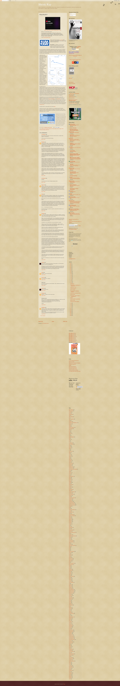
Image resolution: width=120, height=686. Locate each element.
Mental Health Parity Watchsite (73, 99)
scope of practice (71, 651)
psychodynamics (71, 638)
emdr (69, 533)
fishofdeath (43, 307)
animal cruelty (71, 463)
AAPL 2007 (70, 334)
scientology (70, 650)
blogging (70, 482)
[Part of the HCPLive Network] (73, 89)
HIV (69, 441)
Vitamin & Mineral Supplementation (74, 132)
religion (70, 645)
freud (69, 553)
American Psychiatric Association (73, 370)
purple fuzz (70, 643)
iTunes (58, 128)
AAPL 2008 (70, 335)
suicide (70, 663)
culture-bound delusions (72, 509)
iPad (53, 128)
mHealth (60, 128)
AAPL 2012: (70, 340)
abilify (69, 452)
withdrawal (70, 676)
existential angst (71, 540)
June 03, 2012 (43, 304)
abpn (69, 453)
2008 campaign (71, 416)
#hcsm (70, 413)
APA (69, 420)
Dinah (42, 194)
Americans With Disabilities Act (73, 422)
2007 (69, 415)
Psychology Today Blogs (73, 175)
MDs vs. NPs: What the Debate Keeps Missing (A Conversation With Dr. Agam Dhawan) (75, 214)
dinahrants (70, 521)
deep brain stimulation (72, 515)
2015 (70, 268)
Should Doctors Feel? (73, 287)
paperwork (70, 607)
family (70, 546)
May (71, 282)
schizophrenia (71, 649)
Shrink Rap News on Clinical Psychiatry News (74, 189)
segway (70, 652)
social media (70, 657)
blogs (69, 483)
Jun (71, 281)
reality (70, 644)
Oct (71, 276)
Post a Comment (43, 315)
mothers (70, 601)
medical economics (71, 590)
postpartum (70, 621)
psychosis (70, 640)
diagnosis (70, 520)
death (69, 513)
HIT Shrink (71, 138)
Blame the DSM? (72, 300)
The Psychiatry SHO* (73, 205)
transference (70, 670)
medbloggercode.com (72, 258)
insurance (70, 581)
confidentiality (71, 501)
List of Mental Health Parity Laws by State (74, 371)
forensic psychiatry (71, 551)
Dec (71, 273)
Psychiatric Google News (72, 364)
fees (69, 547)
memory (70, 596)
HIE (69, 438)
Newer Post (40, 321)
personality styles (71, 613)
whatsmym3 (47, 129)
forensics (70, 552)
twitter (70, 671)
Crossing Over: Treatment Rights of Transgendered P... (75, 296)
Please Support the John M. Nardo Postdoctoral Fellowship (74, 125)
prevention (70, 627)
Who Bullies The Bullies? (73, 151)
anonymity (70, 465)
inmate (70, 577)
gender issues (71, 558)
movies (70, 602)
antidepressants (71, 466)
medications (70, 595)
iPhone (55, 128)
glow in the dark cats (72, 563)
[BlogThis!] (56, 127)
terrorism (70, 668)
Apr (71, 303)
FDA (69, 435)
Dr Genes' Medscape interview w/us (74, 360)
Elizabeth (43, 213)
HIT (52, 128)
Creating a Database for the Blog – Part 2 (75, 194)
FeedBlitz (79, 225)
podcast (70, 619)
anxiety (45, 128)
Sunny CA (43, 277)
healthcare (70, 569)
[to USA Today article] (44, 43)
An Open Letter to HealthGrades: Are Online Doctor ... (75, 285)
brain (69, 488)
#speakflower (70, 414)
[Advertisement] (53, 319)
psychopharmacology (72, 639)
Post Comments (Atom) (45, 323)
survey (70, 664)
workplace (70, 677)
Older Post (65, 321)
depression (49, 128)
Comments (71, 15)
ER (69, 434)
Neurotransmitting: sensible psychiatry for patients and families (75, 154)
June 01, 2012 (43, 259)
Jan (71, 307)
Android (43, 128)
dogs (69, 525)
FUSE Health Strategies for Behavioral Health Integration (74, 130)
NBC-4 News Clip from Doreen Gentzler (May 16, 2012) (52, 30)
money (70, 600)
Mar (71, 304)
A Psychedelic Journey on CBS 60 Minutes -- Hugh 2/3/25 (74, 173)
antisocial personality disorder (73, 469)
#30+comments (71, 409)
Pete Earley (71, 164)
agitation (70, 459)
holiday (70, 571)
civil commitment (71, 494)
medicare (70, 594)
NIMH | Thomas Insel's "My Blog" (75, 157)
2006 (70, 315)
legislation (70, 584)
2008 (70, 312)
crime (69, 508)
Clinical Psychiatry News (46, 37)
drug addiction (71, 527)
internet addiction (71, 582)
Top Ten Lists (71, 451)
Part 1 (73, 333)
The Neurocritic (72, 200)
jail (69, 583)
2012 (70, 272)
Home (53, 321)
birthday (70, 478)
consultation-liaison (71, 502)
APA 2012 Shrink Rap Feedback (74, 301)
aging (69, 458)
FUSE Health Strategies (72, 100)
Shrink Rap (44, 4)
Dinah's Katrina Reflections (72, 366)
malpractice (70, 587)
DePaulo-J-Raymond (71, 427)
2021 (70, 263)
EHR (69, 432)
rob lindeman (43, 134)
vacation (70, 674)
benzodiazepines (71, 476)
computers (70, 500)
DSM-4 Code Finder (71, 361)
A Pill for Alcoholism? (73, 288)
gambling (70, 557)
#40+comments (71, 410)
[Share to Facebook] (58, 127)
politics (70, 620)
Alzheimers (70, 421)
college (70, 496)
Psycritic (71, 177)
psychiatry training (71, 637)
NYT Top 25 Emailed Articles (73, 367)
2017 (70, 266)
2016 (70, 267)
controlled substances (72, 503)
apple (69, 471)
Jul (71, 280)
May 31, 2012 (43, 139)
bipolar (47, 128)
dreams (70, 526)
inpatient (70, 578)
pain (69, 606)
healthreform (70, 570)
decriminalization (71, 514)
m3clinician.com (41, 104)
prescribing (70, 626)
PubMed (52, 33)
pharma (70, 615)
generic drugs (71, 559)
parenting (70, 608)
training (70, 669)
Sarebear (43, 262)
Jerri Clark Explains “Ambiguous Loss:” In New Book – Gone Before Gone (75, 165)
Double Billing (71, 428)
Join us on (70, 78)
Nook (77, 47)
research (70, 646)
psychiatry (70, 633)
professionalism (71, 631)
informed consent (71, 576)
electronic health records (72, 532)
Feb (71, 305)
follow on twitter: (72, 94)
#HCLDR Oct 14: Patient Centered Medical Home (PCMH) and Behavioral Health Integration (75, 140)
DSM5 (70, 426)
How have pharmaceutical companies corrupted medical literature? (75, 210)
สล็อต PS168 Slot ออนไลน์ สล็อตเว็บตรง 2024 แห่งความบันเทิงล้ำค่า (75, 136)
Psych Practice (72, 168)
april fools (70, 472)
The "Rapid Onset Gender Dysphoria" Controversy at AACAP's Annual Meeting (75, 178)
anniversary (70, 464)
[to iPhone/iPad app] (47, 118)
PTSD (62, 128)
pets (69, 614)
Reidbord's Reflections (73, 184)
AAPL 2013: (70, 341)
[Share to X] (57, 127)
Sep (71, 277)
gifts (69, 562)
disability (70, 522)
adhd (69, 457)
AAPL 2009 (70, 336)
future (69, 556)
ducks (70, 528)
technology (43, 129)
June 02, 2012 (43, 295)
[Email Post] (53, 127)
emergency (70, 534)
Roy (69, 95)
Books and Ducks (72, 289)
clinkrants (70, 495)
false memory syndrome (72, 545)
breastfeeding (71, 489)
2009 (70, 311)
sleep (69, 656)
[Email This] (55, 127)
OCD (69, 445)
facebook (70, 544)
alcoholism (70, 460)
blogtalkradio (70, 484)
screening (40, 129)
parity (69, 609)
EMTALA (70, 433)
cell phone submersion (72, 491)
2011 (70, 308)
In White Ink (71, 143)
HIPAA (70, 439)
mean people (70, 588)
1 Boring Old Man (72, 124)
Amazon (79, 46)
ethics (70, 538)
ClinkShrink (70, 96)
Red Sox (70, 447)
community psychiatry (72, 497)
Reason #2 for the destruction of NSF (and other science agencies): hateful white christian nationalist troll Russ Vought (75, 202)
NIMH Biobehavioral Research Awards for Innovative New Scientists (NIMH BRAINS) (75, 158)
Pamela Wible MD (72, 161)
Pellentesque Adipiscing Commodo (74, 155)
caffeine (70, 490)
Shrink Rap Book (71, 82)
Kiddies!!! (71, 297)
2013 (70, 271)
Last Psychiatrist (72, 150)
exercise (70, 539)
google (70, 565)
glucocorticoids (71, 564)
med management (71, 589)
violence (70, 675)
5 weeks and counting (72, 191)
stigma (70, 662)
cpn (69, 507)
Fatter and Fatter (72, 294)
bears (69, 475)
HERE (72, 240)
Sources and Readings (72, 83)
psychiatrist (70, 632)
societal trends (71, 658)
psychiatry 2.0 (71, 634)
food (69, 550)
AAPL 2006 (70, 333)
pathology (70, 612)
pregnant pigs (71, 625)
